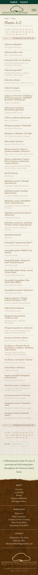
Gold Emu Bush (11, 265)
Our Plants (19, 509)
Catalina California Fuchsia (16, 196)
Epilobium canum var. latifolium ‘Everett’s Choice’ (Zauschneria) (18, 224)
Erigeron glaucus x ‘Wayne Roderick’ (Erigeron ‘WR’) (16, 299)
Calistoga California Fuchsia (16, 186)
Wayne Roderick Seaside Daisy (17, 303)
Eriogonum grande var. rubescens (19, 328)
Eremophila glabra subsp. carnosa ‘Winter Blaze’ (19, 271)
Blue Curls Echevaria (13, 55)
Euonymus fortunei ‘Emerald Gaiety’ (17, 414)
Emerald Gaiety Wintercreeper (17, 418)
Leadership (19, 492)
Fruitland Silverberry (13, 128)
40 (25, 38)
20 (22, 38)
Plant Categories (19, 516)
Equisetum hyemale (13, 235)
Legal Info (24, 571)
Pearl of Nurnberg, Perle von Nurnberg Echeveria (16, 64)
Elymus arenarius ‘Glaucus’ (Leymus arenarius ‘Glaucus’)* (17, 150)
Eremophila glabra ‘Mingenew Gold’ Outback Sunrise (17, 261)
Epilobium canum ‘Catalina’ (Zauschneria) (16, 192)
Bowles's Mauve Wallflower (16, 341)
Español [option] (24, 2)
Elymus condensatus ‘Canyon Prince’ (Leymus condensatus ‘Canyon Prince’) (17, 161)
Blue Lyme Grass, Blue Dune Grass (19, 154)
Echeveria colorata (12, 80)
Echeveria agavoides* (13, 70)
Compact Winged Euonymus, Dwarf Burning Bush (17, 389)
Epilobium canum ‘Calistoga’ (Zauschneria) (17, 182)
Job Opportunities (19, 501)
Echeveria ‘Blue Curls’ (14, 52)
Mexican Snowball (12, 91)
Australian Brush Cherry (15, 380)
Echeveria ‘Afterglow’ (13, 44)
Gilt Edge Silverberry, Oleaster (17, 136)
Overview (19, 489)
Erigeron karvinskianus (14, 308)
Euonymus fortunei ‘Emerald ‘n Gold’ (18, 404)
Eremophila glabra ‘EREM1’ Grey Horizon (18, 251)
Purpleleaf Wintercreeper (15, 398)
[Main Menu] (34, 10)
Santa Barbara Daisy (13, 311)
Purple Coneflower (12, 103)
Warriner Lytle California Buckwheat (15, 322)
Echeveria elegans (12, 88)
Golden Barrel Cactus (13, 113)
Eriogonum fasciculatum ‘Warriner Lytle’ (15, 317)
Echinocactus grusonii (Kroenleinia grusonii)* (14, 109)
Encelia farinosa (11, 173)
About (19, 485)
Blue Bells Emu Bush (13, 285)
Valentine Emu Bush (13, 293)
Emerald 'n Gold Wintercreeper (18, 408)
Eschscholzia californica (15, 367)
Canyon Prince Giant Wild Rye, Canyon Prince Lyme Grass (18, 167)
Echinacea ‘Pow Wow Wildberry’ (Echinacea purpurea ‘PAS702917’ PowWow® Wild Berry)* (19, 98)
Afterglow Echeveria (13, 47)
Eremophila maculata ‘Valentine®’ (19, 290)
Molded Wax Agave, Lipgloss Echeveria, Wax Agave (17, 74)
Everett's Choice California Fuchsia (16, 229)
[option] (24, 2)
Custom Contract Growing (19, 520)
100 (29, 38)
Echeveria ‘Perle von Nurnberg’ (18, 60)
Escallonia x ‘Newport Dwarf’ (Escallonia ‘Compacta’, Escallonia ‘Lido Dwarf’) (19, 348)
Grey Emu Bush (11, 255)
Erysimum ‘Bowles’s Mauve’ (16, 338)
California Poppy (12, 370)
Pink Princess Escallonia (15, 362)
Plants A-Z (19, 513)
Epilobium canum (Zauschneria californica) (18, 214)
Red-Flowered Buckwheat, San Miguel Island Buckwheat (17, 332)
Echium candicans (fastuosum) (18, 118)
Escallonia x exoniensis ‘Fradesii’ (19, 360)
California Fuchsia (12, 218)
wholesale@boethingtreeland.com (19, 544)
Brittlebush (9, 176)
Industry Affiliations (19, 498)
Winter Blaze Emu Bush (15, 275)
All (32, 38)
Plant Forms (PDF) (19, 522)
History (19, 495)
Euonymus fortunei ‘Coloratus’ (17, 395)
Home (7, 18)
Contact (19, 534)
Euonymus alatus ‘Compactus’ (17, 385)
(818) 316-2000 (19, 541)
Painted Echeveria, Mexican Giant (19, 83)
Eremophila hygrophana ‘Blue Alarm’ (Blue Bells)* (17, 281)
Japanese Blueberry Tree (15, 144)
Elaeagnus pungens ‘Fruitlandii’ (18, 125)
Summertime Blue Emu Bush (17, 245)
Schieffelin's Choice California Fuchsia (17, 207)
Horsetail (8, 237)
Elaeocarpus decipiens (14, 141)
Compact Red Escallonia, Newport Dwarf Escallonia (16, 354)
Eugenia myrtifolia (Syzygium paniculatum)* (17, 376)
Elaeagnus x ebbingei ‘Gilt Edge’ (18, 133)
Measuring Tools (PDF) (19, 525)
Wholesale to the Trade (19, 538)
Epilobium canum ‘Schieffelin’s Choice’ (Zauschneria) (18, 202)
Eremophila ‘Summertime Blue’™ (18, 243)
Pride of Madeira (12, 120)
